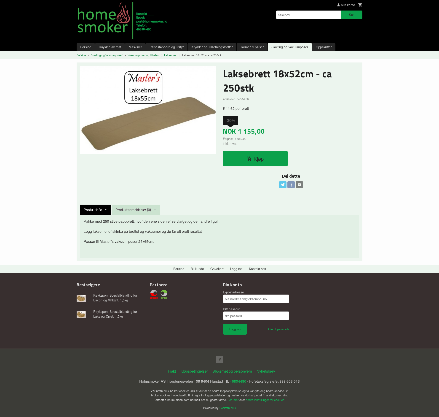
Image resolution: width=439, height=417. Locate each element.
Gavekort (217, 268)
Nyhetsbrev (266, 371)
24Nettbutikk (228, 408)
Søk (351, 14)
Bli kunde (197, 268)
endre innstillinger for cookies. (265, 400)
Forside (85, 47)
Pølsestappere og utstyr (167, 47)
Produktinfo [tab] (93, 209)
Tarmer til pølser (252, 47)
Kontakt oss (257, 268)
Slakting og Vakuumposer (289, 47)
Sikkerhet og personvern (232, 371)
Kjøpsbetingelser (194, 371)
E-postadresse (233, 292)
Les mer (233, 400)
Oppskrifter (324, 47)
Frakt (172, 371)
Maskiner (135, 47)
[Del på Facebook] (291, 184)
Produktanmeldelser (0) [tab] (133, 209)
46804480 (238, 381)
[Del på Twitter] (282, 184)
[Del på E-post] (299, 184)
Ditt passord (231, 309)
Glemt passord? (278, 329)
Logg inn (236, 268)
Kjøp (259, 158)
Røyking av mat (110, 47)
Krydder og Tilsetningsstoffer (212, 47)
